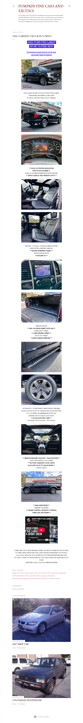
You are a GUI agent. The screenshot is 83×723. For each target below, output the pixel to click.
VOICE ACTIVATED (54, 578)
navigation (44, 576)
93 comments (21, 648)
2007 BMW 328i (20, 644)
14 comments (21, 704)
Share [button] (14, 570)
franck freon (54, 573)
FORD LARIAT (46, 573)
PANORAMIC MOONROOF (20, 578)
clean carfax (37, 573)
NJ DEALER (51, 576)
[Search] (69, 6)
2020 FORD (20, 573)
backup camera (29, 573)
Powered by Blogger (43, 716)
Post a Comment (18, 589)
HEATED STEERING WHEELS (21, 576)
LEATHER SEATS (35, 576)
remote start (44, 578)
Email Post (20, 570)
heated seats (62, 573)
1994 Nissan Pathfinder (27, 700)
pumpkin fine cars (34, 578)
